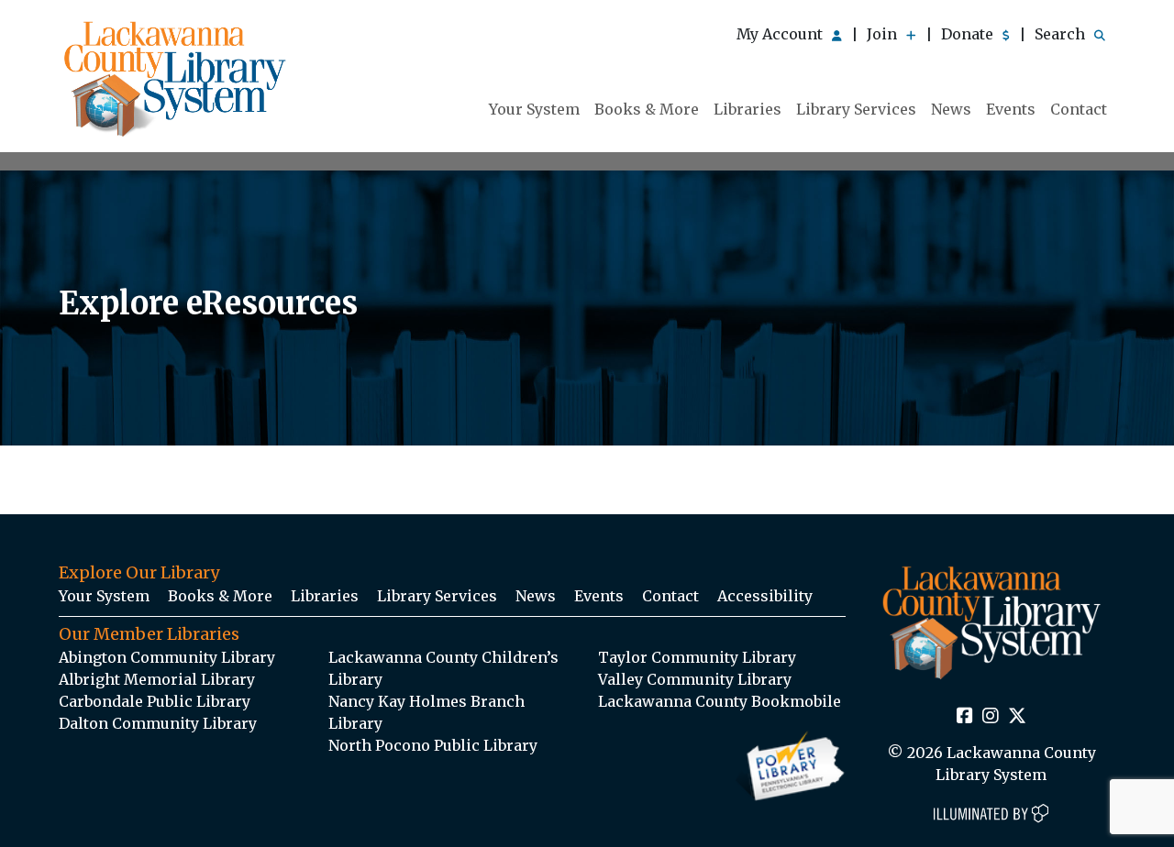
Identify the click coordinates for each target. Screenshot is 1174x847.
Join (884, 34)
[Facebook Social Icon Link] (965, 717)
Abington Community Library (167, 657)
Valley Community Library (695, 679)
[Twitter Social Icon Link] (1017, 717)
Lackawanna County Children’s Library (443, 668)
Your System (534, 109)
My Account (781, 34)
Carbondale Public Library (154, 701)
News (951, 109)
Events (1011, 109)
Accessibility (765, 596)
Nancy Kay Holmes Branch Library (426, 712)
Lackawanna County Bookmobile (719, 701)
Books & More (646, 109)
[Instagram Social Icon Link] (990, 717)
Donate (969, 34)
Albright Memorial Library (157, 679)
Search (1062, 34)
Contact (1078, 109)
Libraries (747, 109)
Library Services (856, 109)
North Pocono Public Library (432, 745)
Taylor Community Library (697, 657)
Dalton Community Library (158, 723)
